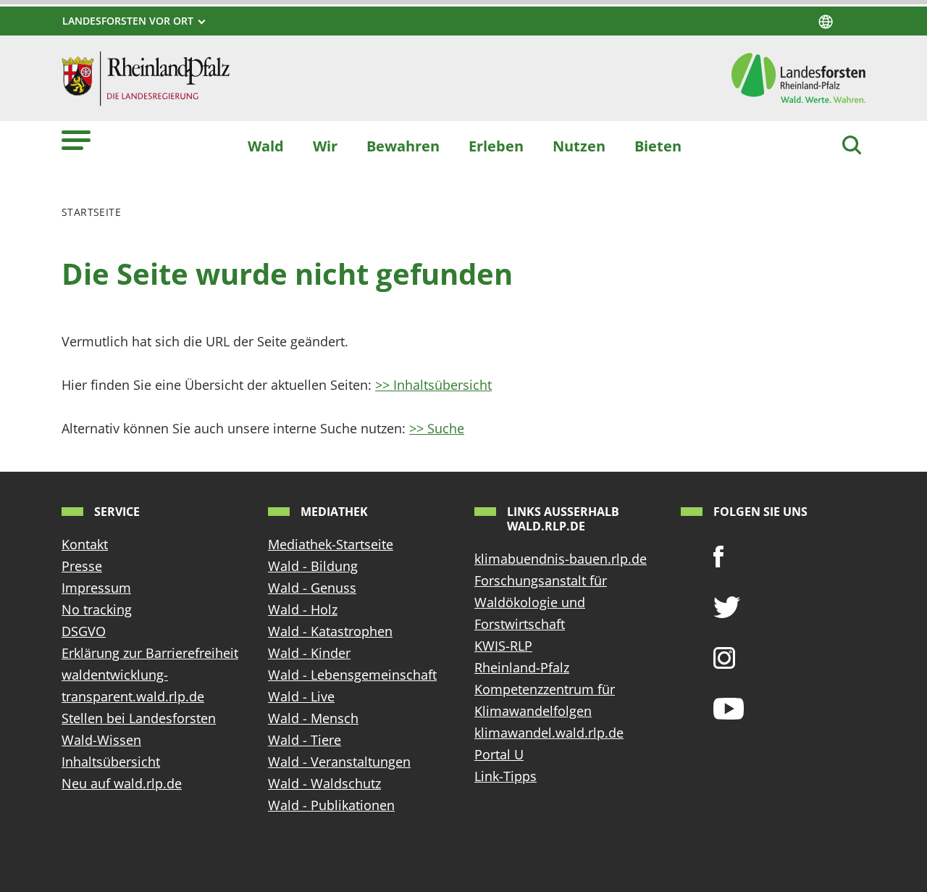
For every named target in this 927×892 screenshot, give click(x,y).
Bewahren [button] (403, 146)
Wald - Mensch (313, 718)
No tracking (97, 609)
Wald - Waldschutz (324, 783)
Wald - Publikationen (331, 805)
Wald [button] (266, 146)
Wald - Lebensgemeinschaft (352, 674)
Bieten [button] (657, 146)
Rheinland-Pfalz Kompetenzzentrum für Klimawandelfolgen (544, 689)
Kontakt (85, 544)
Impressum (96, 587)
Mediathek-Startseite (330, 544)
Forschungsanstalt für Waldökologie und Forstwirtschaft (540, 602)
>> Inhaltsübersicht (433, 384)
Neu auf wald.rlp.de (122, 783)
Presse (82, 566)
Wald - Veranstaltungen (339, 761)
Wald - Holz (302, 609)
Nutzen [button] (579, 146)
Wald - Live (301, 696)
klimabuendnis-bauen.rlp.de (560, 558)
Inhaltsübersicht (111, 761)
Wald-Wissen (101, 740)
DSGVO (84, 631)
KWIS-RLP (503, 645)
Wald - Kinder (309, 653)
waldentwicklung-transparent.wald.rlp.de (133, 685)
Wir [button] (325, 146)
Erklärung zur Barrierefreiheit (150, 653)
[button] (76, 139)
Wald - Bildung (313, 566)
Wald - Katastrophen (330, 631)
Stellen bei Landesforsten (139, 718)
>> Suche (436, 428)
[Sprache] (825, 21)
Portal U (499, 754)
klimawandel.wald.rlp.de (549, 732)
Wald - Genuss (312, 587)
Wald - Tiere (304, 740)
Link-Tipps (505, 776)
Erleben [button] (496, 146)
